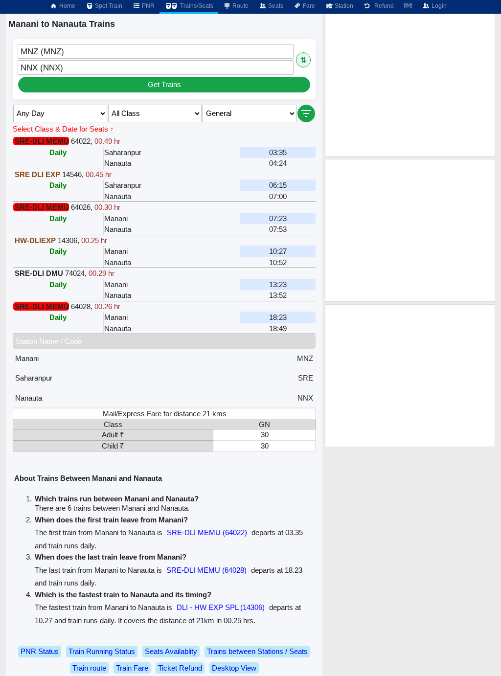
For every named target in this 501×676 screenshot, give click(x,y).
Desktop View (234, 668)
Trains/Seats (196, 5)
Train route (89, 668)
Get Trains (164, 84)
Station (343, 5)
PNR (147, 5)
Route (240, 5)
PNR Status (40, 651)
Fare (308, 5)
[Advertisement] (410, 85)
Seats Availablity (171, 651)
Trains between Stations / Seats (257, 651)
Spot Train (107, 5)
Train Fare (132, 668)
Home (66, 5)
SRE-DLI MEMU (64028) (206, 570)
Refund (382, 5)
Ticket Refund (180, 668)
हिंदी (408, 5)
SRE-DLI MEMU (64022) (207, 532)
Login (438, 5)
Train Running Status (101, 651)
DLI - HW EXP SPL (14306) (221, 607)
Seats (275, 5)
